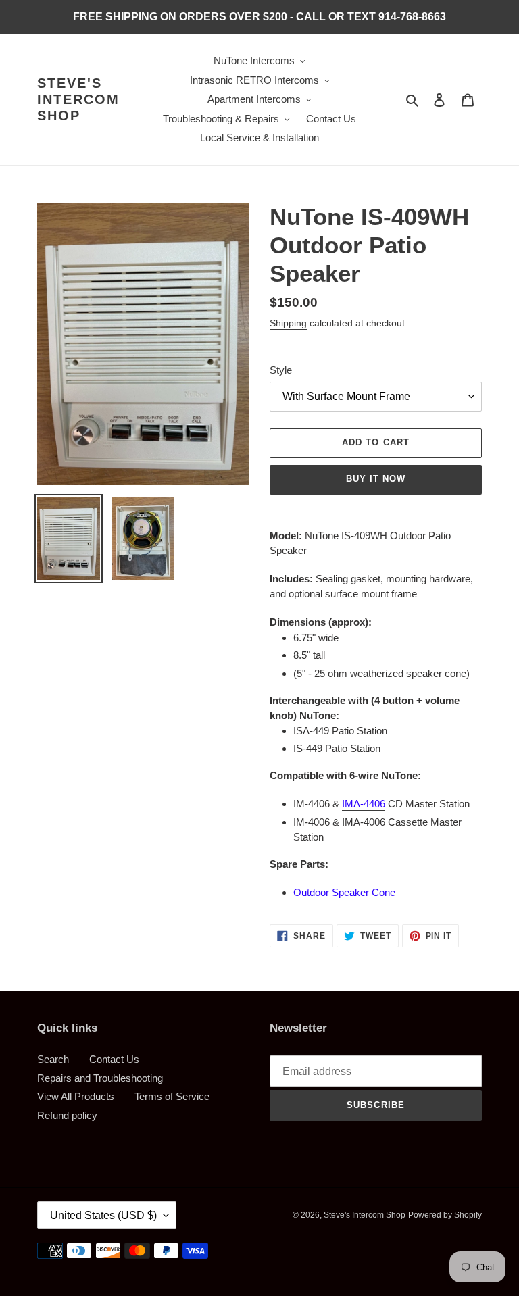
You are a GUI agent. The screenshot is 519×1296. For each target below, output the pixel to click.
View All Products (75, 1096)
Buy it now (375, 479)
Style (281, 370)
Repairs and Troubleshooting (100, 1078)
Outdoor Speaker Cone (344, 892)
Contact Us (114, 1059)
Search (53, 1059)
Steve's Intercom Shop (78, 99)
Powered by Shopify (445, 1215)
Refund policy (67, 1115)
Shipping (288, 323)
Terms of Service (171, 1096)
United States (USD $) (103, 1215)
